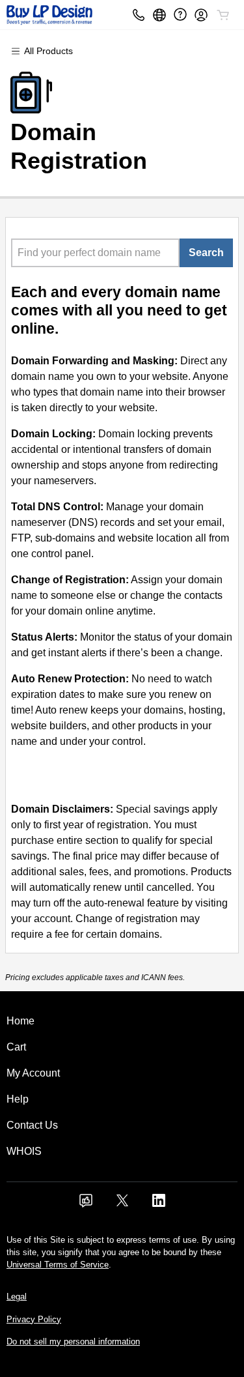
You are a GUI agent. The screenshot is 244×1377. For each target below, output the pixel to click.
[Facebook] (86, 1204)
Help (18, 1099)
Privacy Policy (34, 1319)
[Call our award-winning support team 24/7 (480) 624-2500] (180, 14)
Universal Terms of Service (58, 1264)
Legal (17, 1296)
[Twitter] (122, 1204)
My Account (33, 1073)
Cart (16, 1046)
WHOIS (24, 1151)
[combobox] (95, 253)
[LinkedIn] (159, 1204)
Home (20, 1020)
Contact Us (32, 1125)
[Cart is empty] (223, 15)
